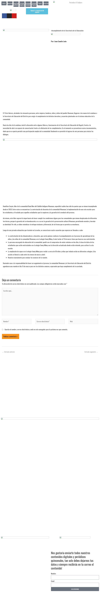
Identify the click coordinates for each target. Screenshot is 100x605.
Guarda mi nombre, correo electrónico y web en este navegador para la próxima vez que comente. (36, 329)
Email (52, 581)
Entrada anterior (8, 352)
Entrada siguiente (91, 352)
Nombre (53, 573)
